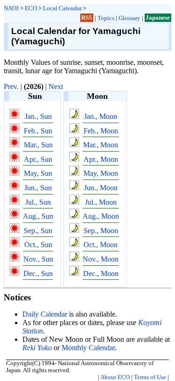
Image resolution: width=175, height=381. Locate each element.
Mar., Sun (38, 145)
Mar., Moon (100, 145)
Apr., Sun (38, 159)
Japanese (158, 17)
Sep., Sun (38, 231)
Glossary (129, 17)
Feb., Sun (38, 131)
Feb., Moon (101, 131)
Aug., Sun (38, 216)
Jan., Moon (100, 116)
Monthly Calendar (88, 348)
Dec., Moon (101, 273)
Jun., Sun (38, 188)
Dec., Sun (38, 273)
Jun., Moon (101, 188)
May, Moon (101, 173)
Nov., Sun (38, 259)
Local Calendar (62, 8)
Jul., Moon (101, 202)
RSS (86, 17)
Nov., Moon (101, 259)
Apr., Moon (101, 159)
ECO (31, 8)
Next (56, 86)
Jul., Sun (38, 202)
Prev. (11, 86)
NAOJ (11, 8)
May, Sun (38, 173)
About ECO (115, 377)
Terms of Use (150, 377)
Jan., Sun (38, 116)
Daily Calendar (44, 314)
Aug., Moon (101, 216)
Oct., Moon (101, 245)
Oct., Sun (38, 245)
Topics (106, 17)
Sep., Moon (101, 231)
